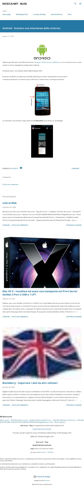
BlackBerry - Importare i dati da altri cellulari (30, 383)
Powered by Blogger (43, 477)
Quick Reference (56, 14)
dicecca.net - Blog (14, 3)
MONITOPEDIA (29, 422)
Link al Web (9, 203)
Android (14, 168)
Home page (6, 14)
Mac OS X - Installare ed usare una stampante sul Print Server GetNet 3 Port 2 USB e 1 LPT (39, 293)
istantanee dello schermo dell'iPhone (47, 62)
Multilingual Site (22, 14)
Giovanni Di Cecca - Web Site (48, 420)
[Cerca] (75, 3)
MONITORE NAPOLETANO (11, 422)
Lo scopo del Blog (39, 14)
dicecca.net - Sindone (27, 420)
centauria (47, 480)
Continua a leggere (74, 225)
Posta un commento (10, 184)
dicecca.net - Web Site (9, 420)
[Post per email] (21, 168)
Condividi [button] (75, 168)
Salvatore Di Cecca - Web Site (72, 420)
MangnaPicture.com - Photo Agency (51, 422)
